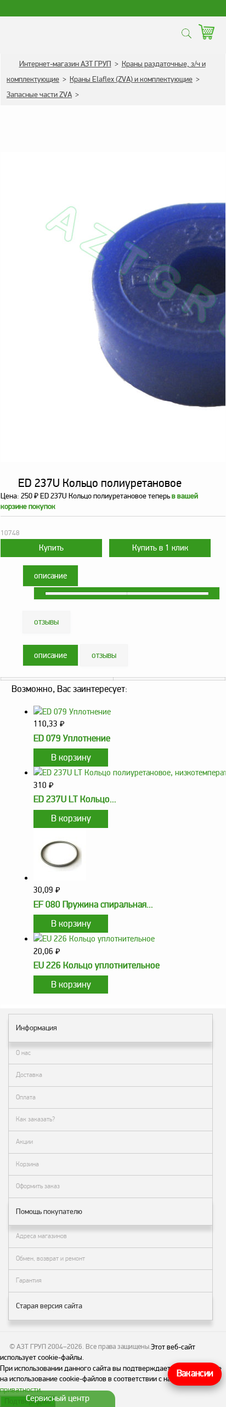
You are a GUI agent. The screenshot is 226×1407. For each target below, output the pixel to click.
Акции (24, 1141)
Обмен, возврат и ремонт (50, 1258)
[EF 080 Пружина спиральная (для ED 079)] (59, 878)
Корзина (27, 1164)
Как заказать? (35, 1119)
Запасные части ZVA (39, 94)
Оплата (26, 1097)
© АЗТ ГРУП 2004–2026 (45, 1346)
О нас (23, 1053)
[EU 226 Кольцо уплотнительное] (94, 939)
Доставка (29, 1075)
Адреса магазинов (41, 1236)
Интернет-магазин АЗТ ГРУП (65, 64)
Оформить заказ (38, 1186)
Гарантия (29, 1280)
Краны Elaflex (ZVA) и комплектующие (131, 79)
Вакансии (195, 1374)
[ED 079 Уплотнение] (72, 712)
